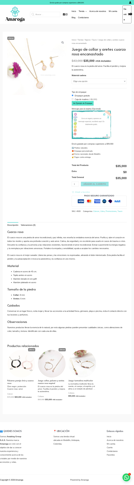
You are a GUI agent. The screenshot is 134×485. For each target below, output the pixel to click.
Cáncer (96, 211)
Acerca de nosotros (97, 11)
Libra (102, 211)
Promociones (111, 211)
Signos (87, 40)
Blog (73, 17)
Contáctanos (83, 17)
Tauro (94, 40)
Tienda (81, 11)
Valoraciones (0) (28, 225)
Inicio (74, 11)
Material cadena (79, 75)
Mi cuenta (113, 11)
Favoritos (111, 455)
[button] (81, 192)
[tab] (12, 225)
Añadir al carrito (94, 184)
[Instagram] (66, 14)
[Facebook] (64, 14)
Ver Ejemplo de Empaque (82, 103)
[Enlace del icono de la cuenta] (130, 2)
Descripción (12, 225)
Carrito (110, 447)
